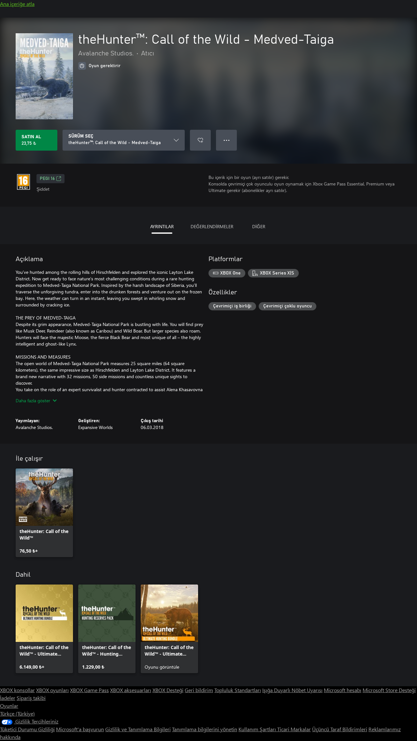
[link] (44, 512)
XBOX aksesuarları (130, 690)
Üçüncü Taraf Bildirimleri (339, 729)
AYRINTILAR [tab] (162, 226)
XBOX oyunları (52, 690)
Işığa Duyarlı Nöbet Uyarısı (292, 690)
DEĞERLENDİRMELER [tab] (212, 226)
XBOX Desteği (167, 690)
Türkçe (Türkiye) (17, 713)
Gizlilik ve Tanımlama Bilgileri (138, 729)
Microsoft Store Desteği (389, 690)
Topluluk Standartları (237, 690)
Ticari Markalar (294, 729)
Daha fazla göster (33, 400)
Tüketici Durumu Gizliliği (27, 729)
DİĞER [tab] (258, 226)
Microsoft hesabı (342, 690)
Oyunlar (9, 705)
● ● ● (226, 140)
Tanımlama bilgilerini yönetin (204, 729)
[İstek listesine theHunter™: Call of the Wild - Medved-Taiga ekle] (200, 140)
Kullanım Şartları (257, 729)
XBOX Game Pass (89, 690)
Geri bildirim (199, 690)
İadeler (7, 697)
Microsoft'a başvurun (80, 729)
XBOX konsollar (17, 690)
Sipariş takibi (31, 697)
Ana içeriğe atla (17, 3)
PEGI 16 (47, 178)
